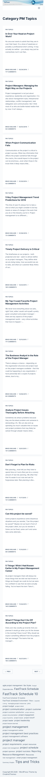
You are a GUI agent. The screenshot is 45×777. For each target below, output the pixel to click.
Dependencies (8, 689)
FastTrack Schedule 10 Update (14, 698)
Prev (8, 671)
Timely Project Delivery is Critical (22, 249)
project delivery (29, 712)
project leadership (22, 720)
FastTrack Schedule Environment (15, 701)
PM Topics (9, 29)
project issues (18, 718)
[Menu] (39, 8)
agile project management (12, 685)
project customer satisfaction (13, 712)
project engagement (26, 715)
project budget (8, 706)
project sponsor (9, 751)
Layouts (37, 701)
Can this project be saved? (18, 514)
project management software (15, 736)
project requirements (12, 744)
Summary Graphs (8, 762)
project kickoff (29, 718)
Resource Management (14, 754)
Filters (31, 701)
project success (23, 751)
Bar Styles (27, 685)
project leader (8, 720)
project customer (33, 709)
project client (19, 706)
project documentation (10, 715)
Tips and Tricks (27, 762)
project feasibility (8, 718)
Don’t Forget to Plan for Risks (19, 464)
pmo (29, 703)
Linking (5, 703)
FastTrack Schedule (26, 689)
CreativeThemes (9, 774)
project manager (14, 740)
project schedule (29, 747)
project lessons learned (10, 723)
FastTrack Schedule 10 (20, 694)
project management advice (13, 730)
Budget (34, 685)
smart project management (26, 758)
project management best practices (20, 733)
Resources (30, 755)
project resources (29, 744)
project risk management (11, 748)
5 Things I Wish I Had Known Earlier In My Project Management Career (22, 568)
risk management (9, 758)
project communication (14, 709)
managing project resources (17, 703)
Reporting (36, 751)
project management (15, 726)
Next (36, 671)
